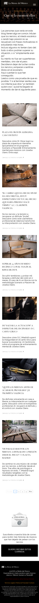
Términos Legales (10, 583)
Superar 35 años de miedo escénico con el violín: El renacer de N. (16, 267)
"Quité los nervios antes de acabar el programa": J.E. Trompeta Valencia (17, 390)
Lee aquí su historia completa (12, 157)
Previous (9, 491)
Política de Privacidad (22, 583)
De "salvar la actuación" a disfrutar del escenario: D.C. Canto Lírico (18, 328)
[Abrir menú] (34, 4)
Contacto (31, 583)
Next (30, 491)
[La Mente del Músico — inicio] (19, 3)
